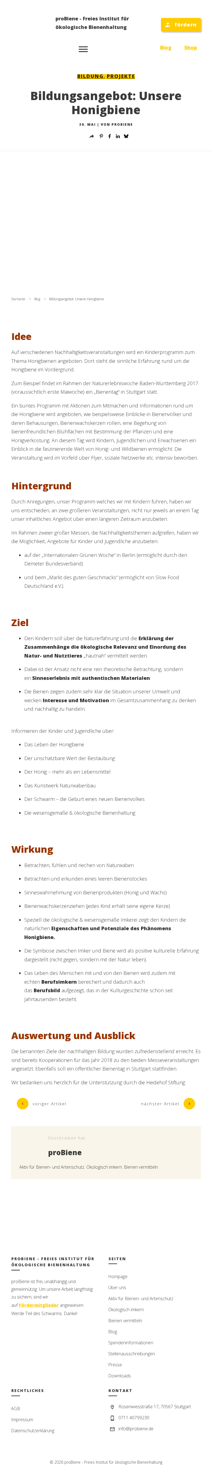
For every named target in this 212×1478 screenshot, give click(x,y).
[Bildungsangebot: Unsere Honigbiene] (106, 225)
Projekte (121, 76)
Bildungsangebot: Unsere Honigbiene (106, 102)
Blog (165, 47)
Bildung (90, 76)
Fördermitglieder (39, 1305)
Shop (190, 47)
